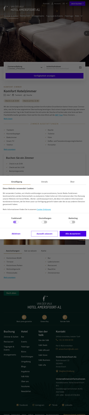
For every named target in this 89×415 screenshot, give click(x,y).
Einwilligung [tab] (16, 181)
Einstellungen (45, 218)
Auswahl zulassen (44, 233)
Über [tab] (72, 181)
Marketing (73, 218)
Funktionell (16, 218)
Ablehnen (16, 233)
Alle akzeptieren (72, 233)
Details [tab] (44, 181)
